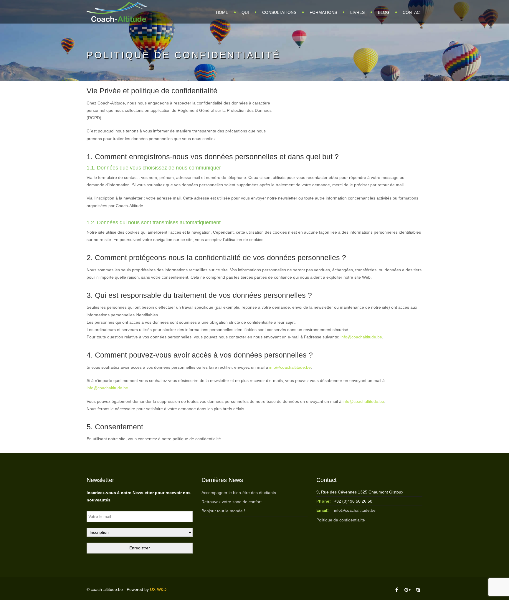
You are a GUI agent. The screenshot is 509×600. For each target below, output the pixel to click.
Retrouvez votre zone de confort (231, 501)
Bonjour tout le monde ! (223, 510)
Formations (323, 12)
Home (222, 12)
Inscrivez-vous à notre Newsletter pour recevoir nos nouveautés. (139, 496)
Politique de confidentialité (340, 520)
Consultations (279, 12)
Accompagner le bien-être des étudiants (238, 492)
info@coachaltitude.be (361, 337)
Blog (383, 12)
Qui (245, 12)
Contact (412, 12)
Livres (357, 12)
